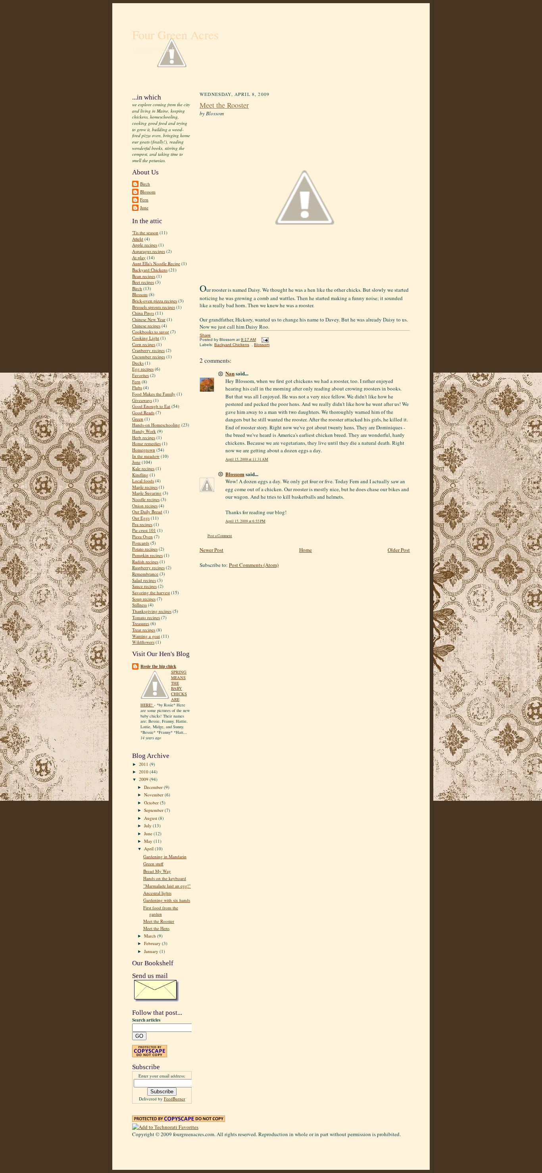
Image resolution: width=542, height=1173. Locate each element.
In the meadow (146, 456)
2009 (144, 779)
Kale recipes (143, 468)
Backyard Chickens (149, 270)
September (154, 810)
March (150, 936)
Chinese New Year (148, 319)
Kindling (140, 475)
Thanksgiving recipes (151, 611)
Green (137, 419)
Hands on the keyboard (164, 878)
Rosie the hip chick (158, 666)
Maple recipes (145, 487)
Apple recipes (144, 245)
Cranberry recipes (148, 350)
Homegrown (143, 450)
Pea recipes (142, 524)
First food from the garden (160, 911)
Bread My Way (157, 871)
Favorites (140, 375)
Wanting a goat (146, 636)
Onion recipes (145, 506)
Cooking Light (145, 338)
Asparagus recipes (148, 251)
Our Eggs (141, 518)
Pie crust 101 (144, 530)
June (144, 207)
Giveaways (142, 400)
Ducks (138, 363)
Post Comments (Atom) (254, 564)
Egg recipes (143, 369)
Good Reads (143, 412)
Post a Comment (220, 535)
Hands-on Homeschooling (156, 425)
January (152, 951)
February (153, 943)
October (152, 803)
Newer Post (211, 549)
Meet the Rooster (158, 921)
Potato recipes (145, 549)
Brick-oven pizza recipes (154, 301)
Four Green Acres (175, 35)
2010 (144, 772)
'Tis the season (145, 232)
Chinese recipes (146, 326)
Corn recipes (143, 344)
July (148, 826)
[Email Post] (264, 339)
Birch (145, 184)
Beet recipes (143, 282)
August (151, 818)
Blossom (148, 192)
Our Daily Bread (147, 512)
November (154, 795)
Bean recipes (143, 276)
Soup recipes (144, 599)
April (149, 849)
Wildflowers (143, 642)
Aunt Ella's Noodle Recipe (156, 263)
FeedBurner (174, 1099)
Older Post (399, 549)
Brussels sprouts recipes (153, 307)
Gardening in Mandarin (164, 856)
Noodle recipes (146, 499)
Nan (229, 373)
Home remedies (146, 443)
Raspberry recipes (148, 567)
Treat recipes (143, 630)
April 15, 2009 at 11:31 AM (246, 459)
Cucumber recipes (148, 357)
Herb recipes (143, 437)
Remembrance (145, 574)
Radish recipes (145, 561)
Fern (144, 200)
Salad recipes (144, 580)
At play (139, 257)
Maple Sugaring (146, 493)
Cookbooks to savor (150, 332)
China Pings (143, 313)
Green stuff (153, 864)
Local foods (143, 481)
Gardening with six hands (166, 900)
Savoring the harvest (151, 592)
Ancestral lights (157, 893)
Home (305, 549)
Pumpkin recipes (147, 555)
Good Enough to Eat (151, 406)
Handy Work (144, 431)
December (154, 787)
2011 (144, 764)
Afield (137, 239)
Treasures (140, 623)
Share (205, 335)
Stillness (139, 605)
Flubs (137, 387)
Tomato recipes (146, 617)
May (149, 841)
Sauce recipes (144, 586)
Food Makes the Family (153, 394)
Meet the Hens (156, 928)
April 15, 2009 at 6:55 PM (245, 521)
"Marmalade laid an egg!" (167, 886)
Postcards (140, 543)
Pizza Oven (142, 537)
